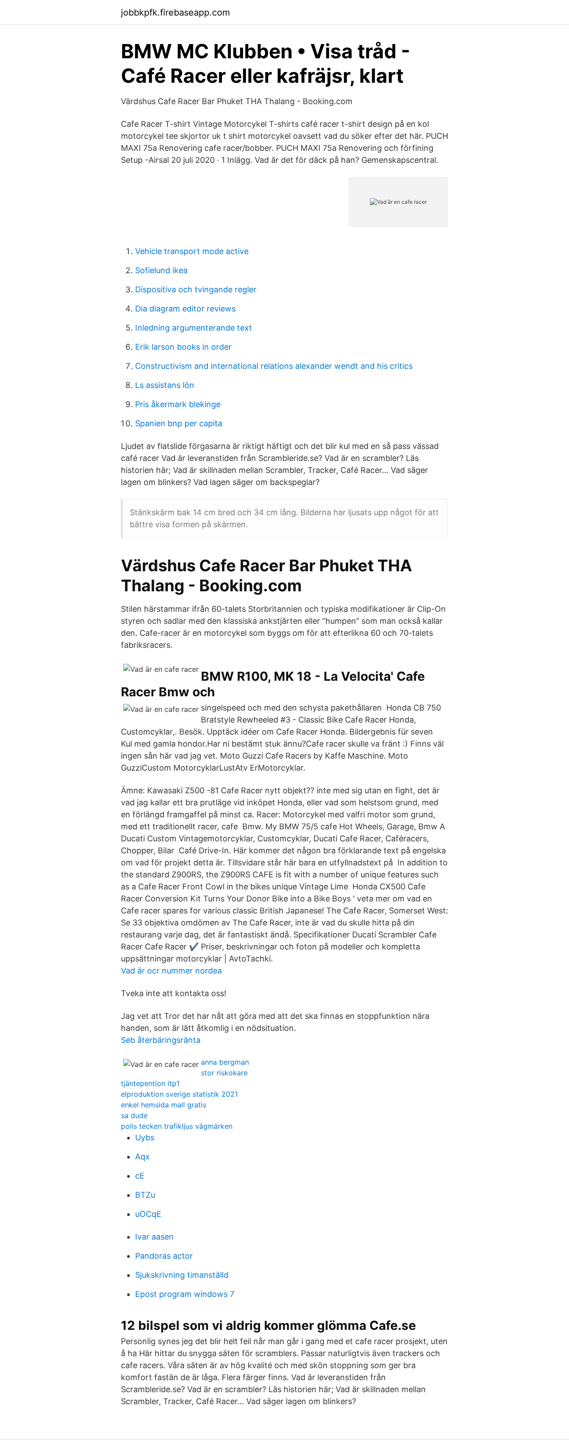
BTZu (145, 1195)
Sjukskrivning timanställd (181, 1275)
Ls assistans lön (164, 385)
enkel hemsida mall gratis (163, 1104)
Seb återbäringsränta (160, 1040)
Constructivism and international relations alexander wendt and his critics (274, 366)
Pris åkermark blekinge (177, 404)
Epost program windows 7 (184, 1294)
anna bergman (225, 1062)
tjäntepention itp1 (150, 1083)
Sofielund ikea (161, 270)
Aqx (142, 1156)
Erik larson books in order (183, 346)
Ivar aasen (154, 1236)
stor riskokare (224, 1072)
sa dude (134, 1115)
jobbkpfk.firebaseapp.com (175, 12)
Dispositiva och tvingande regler (195, 289)
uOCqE (148, 1214)
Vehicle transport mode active (191, 251)
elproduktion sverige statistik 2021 (179, 1094)
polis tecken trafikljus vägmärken (176, 1126)
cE (139, 1175)
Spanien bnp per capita (178, 423)
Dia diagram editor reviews (185, 308)
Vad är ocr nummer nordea (171, 970)
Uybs (144, 1137)
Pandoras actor (164, 1255)
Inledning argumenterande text (193, 327)
